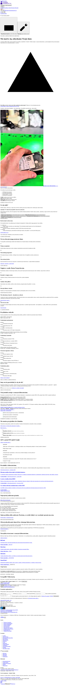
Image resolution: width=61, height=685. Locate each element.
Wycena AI (8, 683)
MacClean (5, 654)
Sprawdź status (3, 307)
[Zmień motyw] (3, 10)
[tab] (8, 25)
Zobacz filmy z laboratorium (5, 410)
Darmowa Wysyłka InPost (8, 637)
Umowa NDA (5, 662)
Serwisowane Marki (6, 646)
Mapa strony (5, 665)
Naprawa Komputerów (8, 623)
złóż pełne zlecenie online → (33, 598)
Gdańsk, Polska (3, 680)
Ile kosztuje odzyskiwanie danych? (8, 501)
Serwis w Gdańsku (4, 677)
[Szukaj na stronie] (1, 10)
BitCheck (4, 653)
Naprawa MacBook (7, 624)
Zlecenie (4, 7)
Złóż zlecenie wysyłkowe (5, 425)
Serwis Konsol (6, 626)
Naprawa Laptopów (7, 622)
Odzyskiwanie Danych (8, 627)
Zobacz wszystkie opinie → (5, 442)
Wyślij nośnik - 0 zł (4, 517)
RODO (51, 596)
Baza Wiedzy (8, 7)
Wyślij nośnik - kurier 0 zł (5, 106)
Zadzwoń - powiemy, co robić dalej (7, 263)
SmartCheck (5, 656)
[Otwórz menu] (4, 12)
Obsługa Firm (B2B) (7, 631)
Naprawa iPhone (7, 625)
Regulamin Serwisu (6, 661)
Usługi (2, 6)
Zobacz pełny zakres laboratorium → (7, 409)
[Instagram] (2, 617)
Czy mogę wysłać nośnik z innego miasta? (9, 508)
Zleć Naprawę (5, 636)
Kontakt (16, 7)
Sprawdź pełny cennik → (5, 300)
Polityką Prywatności (46, 596)
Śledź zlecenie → (3, 427)
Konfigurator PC (7, 629)
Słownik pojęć (5, 640)
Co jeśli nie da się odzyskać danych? (8, 509)
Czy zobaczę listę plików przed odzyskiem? (9, 506)
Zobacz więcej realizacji (5, 377)
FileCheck (5, 655)
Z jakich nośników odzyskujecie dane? (8, 510)
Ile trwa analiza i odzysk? (6, 507)
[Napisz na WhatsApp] (1, 682)
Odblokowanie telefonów (8, 628)
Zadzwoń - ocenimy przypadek (18, 387)
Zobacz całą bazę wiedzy (5, 490)
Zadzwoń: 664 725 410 (14, 106)
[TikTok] (3, 617)
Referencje (5, 643)
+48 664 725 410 (7, 585)
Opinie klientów (6, 644)
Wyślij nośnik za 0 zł (4, 232)
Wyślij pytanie (56, 596)
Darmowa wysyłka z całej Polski (14, 677)
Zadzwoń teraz (10, 517)
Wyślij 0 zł (13, 683)
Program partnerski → (4, 528)
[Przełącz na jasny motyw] (5, 617)
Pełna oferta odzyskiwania (5, 500)
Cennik (1, 7)
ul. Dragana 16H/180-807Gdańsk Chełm (5, 583)
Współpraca (5, 645)
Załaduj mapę (24, 581)
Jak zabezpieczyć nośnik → (15, 425)
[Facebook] (1, 617)
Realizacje (13, 7)
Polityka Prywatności (7, 663)
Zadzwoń (2, 600)
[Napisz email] (0, 12)
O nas (4, 642)
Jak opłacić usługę (6, 648)
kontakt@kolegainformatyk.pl (8, 586)
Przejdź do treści (3, 0)
